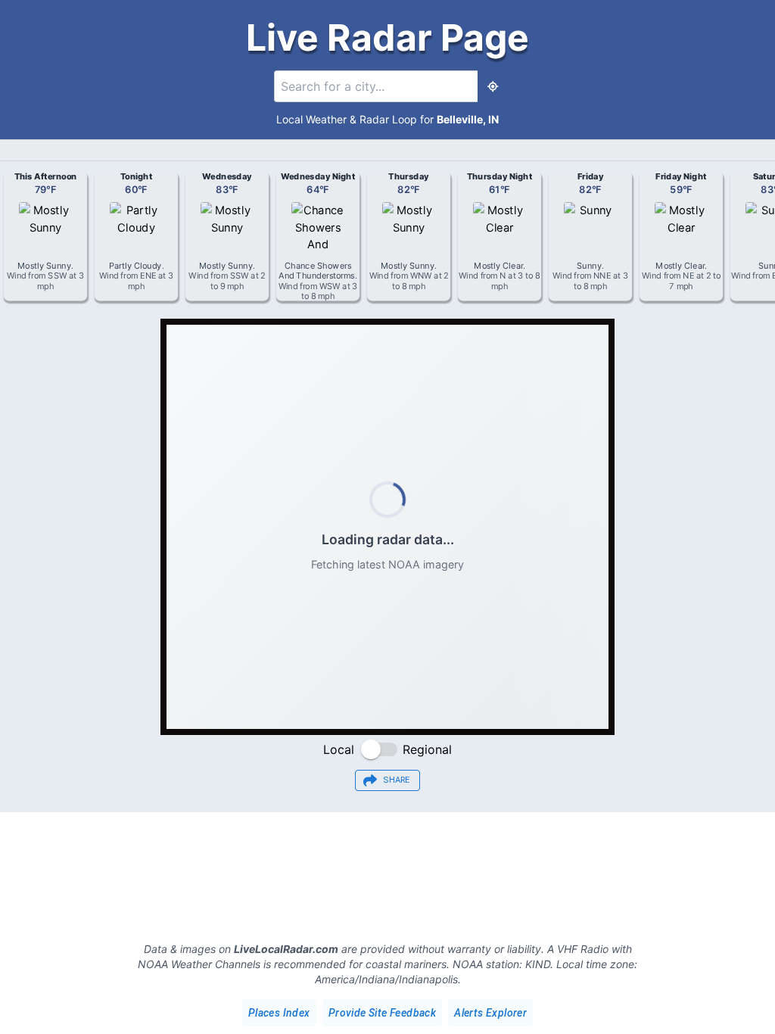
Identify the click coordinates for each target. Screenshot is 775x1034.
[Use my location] (493, 86)
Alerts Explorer (490, 1013)
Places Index (279, 1013)
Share (396, 780)
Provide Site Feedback (382, 1013)
